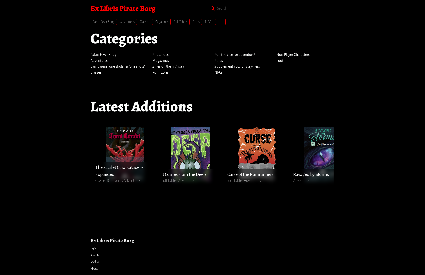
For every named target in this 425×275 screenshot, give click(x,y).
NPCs (208, 22)
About (94, 268)
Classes (144, 22)
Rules (196, 22)
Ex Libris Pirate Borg (123, 8)
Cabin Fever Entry (104, 22)
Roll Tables (180, 22)
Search (95, 255)
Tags (93, 248)
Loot (220, 22)
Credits (95, 261)
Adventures (127, 22)
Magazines (161, 22)
